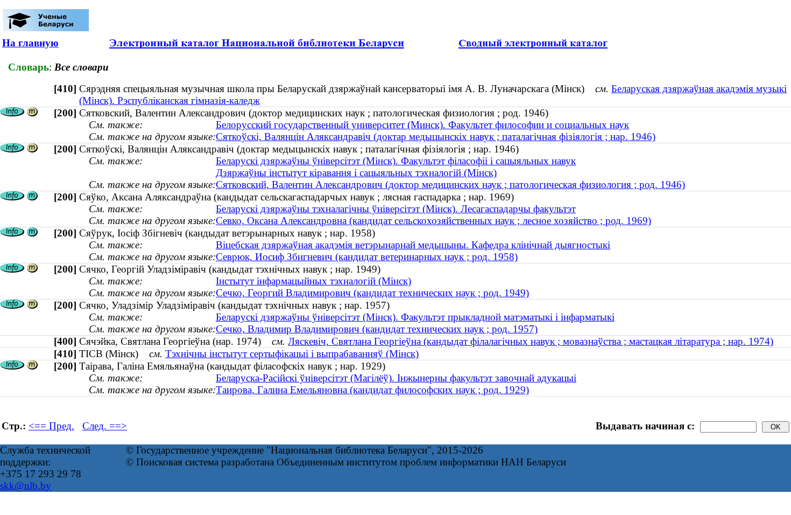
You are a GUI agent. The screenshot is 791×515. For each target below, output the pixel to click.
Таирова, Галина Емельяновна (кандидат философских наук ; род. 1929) (372, 389)
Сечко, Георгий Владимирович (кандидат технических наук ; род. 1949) (372, 292)
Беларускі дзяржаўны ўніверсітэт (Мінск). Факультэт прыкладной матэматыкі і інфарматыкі (415, 317)
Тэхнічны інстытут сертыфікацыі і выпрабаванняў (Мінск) (292, 353)
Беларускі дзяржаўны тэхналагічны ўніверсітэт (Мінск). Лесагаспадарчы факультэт (396, 208)
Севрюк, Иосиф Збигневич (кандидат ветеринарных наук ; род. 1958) (367, 256)
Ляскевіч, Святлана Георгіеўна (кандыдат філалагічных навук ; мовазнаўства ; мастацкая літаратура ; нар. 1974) (530, 341)
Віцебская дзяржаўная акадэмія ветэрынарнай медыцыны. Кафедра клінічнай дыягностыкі (413, 244)
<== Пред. (51, 426)
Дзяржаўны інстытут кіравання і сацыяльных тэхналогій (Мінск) (356, 172)
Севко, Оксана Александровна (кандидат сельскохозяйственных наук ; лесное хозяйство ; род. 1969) (433, 220)
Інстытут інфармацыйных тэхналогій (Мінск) (313, 281)
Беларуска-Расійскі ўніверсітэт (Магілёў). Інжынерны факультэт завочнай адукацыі (396, 378)
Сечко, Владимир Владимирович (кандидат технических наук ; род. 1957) (377, 329)
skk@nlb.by (25, 485)
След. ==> (104, 426)
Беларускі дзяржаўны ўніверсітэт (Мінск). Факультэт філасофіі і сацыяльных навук (396, 160)
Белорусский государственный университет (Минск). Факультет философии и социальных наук (422, 124)
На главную (30, 42)
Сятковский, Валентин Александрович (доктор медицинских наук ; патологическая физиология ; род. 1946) (450, 184)
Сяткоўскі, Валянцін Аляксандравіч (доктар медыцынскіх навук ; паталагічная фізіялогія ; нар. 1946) (435, 136)
